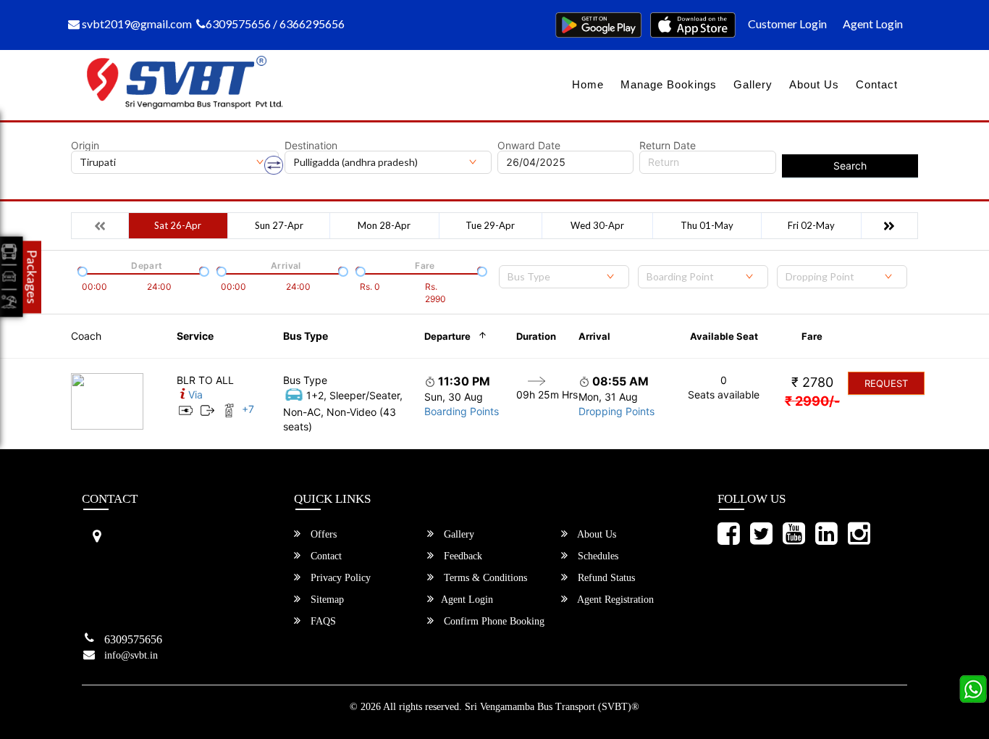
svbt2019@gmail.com (136, 23)
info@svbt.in (131, 655)
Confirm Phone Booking (492, 621)
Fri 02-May (811, 225)
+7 (248, 409)
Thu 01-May (707, 225)
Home (588, 84)
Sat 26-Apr (177, 225)
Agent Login (873, 23)
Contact (877, 84)
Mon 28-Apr (384, 225)
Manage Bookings (668, 84)
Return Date (667, 146)
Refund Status (605, 577)
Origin (85, 146)
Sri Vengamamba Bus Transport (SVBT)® (552, 706)
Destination (311, 146)
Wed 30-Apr (597, 225)
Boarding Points (461, 411)
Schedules (596, 556)
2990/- (812, 401)
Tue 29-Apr (490, 225)
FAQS (322, 621)
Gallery (753, 84)
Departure (447, 336)
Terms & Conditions (484, 577)
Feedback (461, 556)
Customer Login (787, 23)
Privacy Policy (339, 577)
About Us (814, 84)
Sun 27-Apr (279, 225)
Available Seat (724, 336)
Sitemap (326, 599)
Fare (811, 336)
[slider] (81, 270)
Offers (322, 534)
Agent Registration (614, 599)
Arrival (594, 336)
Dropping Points (616, 411)
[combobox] (564, 277)
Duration (536, 336)
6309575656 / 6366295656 (275, 23)
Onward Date (528, 146)
